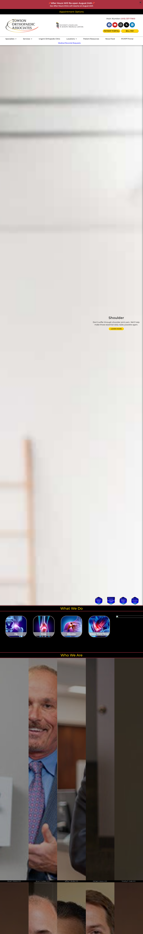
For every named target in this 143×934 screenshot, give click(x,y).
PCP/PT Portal (127, 39)
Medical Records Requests (69, 43)
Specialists (9, 39)
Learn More (116, 329)
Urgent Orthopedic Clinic (49, 39)
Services (26, 39)
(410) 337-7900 (128, 19)
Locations (70, 39)
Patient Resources (91, 39)
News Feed (110, 39)
